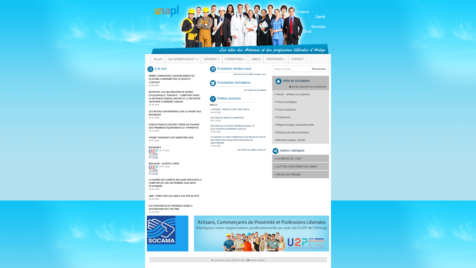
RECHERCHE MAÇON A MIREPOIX (227, 118)
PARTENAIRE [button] (275, 59)
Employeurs (284, 117)
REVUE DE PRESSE (289, 174)
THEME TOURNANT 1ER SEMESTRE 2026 (171, 137)
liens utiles (240, 260)
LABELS (256, 59)
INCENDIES (155, 147)
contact (228, 260)
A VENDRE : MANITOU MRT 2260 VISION (229, 109)
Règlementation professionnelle (295, 124)
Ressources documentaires (293, 132)
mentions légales (257, 260)
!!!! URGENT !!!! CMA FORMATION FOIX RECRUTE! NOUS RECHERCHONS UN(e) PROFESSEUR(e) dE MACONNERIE (238, 140)
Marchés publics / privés (291, 140)
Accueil (158, 59)
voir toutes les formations (255, 90)
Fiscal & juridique (287, 102)
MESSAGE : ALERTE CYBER (164, 163)
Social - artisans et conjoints (293, 94)
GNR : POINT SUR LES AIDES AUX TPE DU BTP (174, 196)
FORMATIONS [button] (234, 59)
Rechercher (319, 69)
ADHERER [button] (210, 59)
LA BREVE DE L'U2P (289, 158)
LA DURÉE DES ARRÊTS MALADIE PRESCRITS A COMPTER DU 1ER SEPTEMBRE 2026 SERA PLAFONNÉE (175, 183)
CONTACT (297, 59)
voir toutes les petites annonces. (251, 150)
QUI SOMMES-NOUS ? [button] (182, 59)
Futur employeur (286, 109)
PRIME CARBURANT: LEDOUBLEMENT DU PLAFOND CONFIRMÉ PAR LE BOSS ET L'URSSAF (172, 79)
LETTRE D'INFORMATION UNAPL (297, 166)
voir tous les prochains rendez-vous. (249, 74)
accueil (217, 260)
